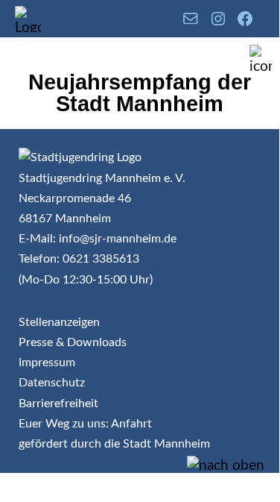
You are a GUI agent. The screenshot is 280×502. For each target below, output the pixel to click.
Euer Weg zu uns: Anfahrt (85, 424)
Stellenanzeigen (59, 322)
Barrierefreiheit (58, 404)
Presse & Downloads (73, 342)
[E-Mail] (190, 18)
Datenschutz (52, 383)
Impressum (47, 362)
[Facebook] (245, 19)
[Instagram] (218, 19)
